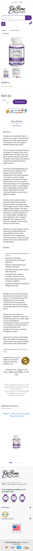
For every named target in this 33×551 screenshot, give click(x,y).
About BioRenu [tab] (16, 121)
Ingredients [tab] (16, 126)
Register (15, 2)
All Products (15, 30)
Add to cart (21, 102)
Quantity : (3, 100)
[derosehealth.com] (16, 10)
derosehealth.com (13, 542)
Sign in (21, 2)
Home (3, 30)
